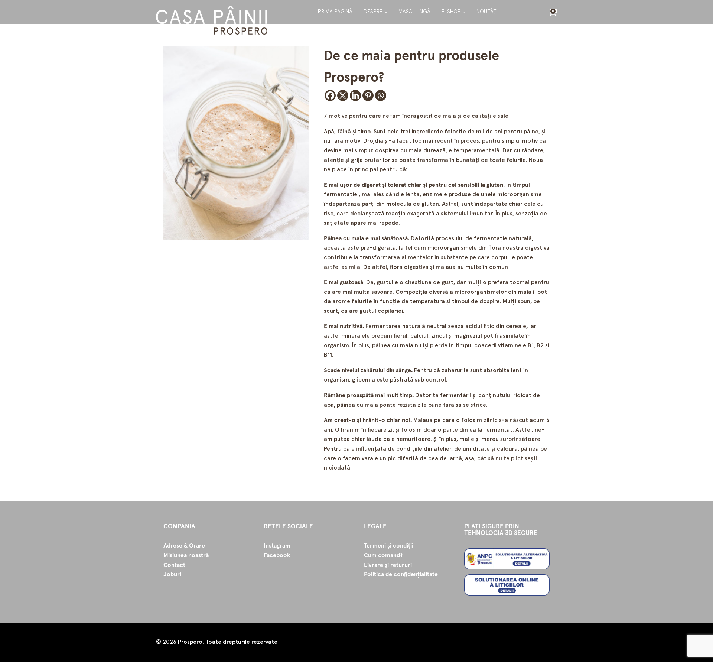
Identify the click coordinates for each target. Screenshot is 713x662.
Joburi (172, 574)
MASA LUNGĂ (414, 11)
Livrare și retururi (388, 565)
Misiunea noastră (186, 555)
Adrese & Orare (184, 546)
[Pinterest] (368, 95)
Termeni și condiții (388, 546)
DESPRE (373, 11)
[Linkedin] (355, 95)
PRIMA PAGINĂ (335, 11)
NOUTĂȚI (487, 11)
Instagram (277, 546)
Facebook (277, 555)
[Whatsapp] (380, 95)
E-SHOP (451, 11)
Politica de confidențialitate (401, 574)
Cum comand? (383, 555)
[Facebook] (330, 95)
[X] (342, 95)
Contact (174, 565)
